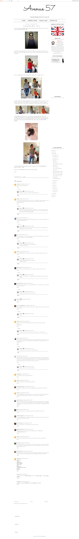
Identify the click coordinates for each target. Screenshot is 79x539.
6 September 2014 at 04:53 (24, 251)
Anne (17, 338)
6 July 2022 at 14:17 (24, 474)
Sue (17, 356)
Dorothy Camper (19, 423)
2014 (53, 153)
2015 (53, 152)
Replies (19, 189)
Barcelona (54, 161)
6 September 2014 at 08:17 (30, 305)
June (54, 183)
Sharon (18, 409)
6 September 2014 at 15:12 (27, 400)
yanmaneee (18, 458)
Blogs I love (43, 20)
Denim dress (55, 165)
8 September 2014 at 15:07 (28, 429)
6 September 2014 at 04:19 (24, 184)
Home (23, 20)
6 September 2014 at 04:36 (29, 226)
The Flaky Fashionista (20, 415)
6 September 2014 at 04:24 (29, 191)
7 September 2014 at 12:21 (28, 415)
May (54, 185)
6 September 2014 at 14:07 (24, 392)
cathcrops (18, 184)
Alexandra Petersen (20, 283)
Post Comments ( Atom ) (23, 503)
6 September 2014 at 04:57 (29, 258)
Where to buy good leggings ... (58, 174)
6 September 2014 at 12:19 (24, 380)
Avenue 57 (39, 8)
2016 (53, 150)
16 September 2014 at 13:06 (27, 451)
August (54, 180)
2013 (53, 193)
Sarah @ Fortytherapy (20, 386)
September (55, 159)
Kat (17, 234)
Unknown (18, 251)
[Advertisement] (57, 72)
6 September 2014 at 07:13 (28, 291)
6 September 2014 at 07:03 (28, 283)
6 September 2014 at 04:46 (23, 234)
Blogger (44, 536)
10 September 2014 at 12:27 (24, 436)
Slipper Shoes (55, 177)
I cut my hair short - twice (57, 175)
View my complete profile (57, 53)
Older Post (46, 501)
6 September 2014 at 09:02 (24, 321)
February (54, 190)
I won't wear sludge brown (21, 305)
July (54, 182)
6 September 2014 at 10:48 (28, 313)
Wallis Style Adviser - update (58, 172)
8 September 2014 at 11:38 (27, 423)
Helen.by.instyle (19, 267)
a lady (18, 116)
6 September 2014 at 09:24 (23, 338)
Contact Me (53, 20)
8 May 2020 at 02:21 (24, 458)
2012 (53, 195)
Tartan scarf (55, 162)
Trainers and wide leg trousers (58, 171)
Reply (18, 187)
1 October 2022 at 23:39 (25, 481)
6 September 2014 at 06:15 (26, 267)
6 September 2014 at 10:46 (22, 356)
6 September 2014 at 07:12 (28, 274)
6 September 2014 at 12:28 (29, 386)
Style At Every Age (20, 400)
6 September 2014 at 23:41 (24, 409)
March (54, 188)
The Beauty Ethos (20, 451)
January (54, 191)
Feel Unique (43, 166)
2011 (53, 196)
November (55, 156)
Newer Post (16, 501)
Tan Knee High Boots (56, 178)
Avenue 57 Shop (32, 20)
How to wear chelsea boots (57, 168)
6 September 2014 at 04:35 (29, 208)
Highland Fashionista (20, 429)
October (54, 158)
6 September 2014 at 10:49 (28, 348)
